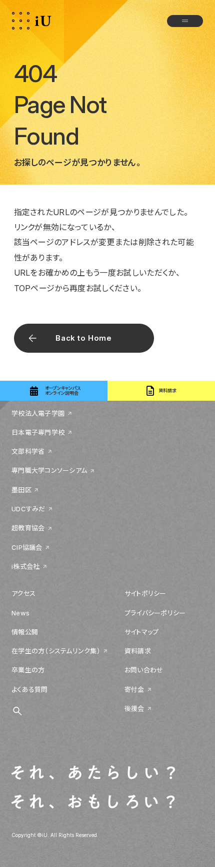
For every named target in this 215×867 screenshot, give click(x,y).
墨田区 (22, 489)
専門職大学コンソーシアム (49, 470)
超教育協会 (28, 527)
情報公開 (25, 631)
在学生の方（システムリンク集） (56, 650)
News (21, 612)
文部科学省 (28, 451)
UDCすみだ (29, 508)
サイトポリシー (145, 593)
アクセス (24, 593)
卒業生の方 (28, 669)
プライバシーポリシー (155, 612)
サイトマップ (141, 631)
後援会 (134, 708)
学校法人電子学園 (38, 413)
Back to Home (84, 338)
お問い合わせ (144, 669)
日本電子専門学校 (38, 432)
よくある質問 (30, 689)
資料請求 (137, 650)
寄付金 (134, 689)
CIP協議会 (27, 547)
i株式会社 (26, 566)
